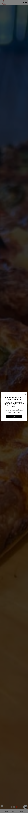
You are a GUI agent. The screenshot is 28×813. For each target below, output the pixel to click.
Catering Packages (14, 417)
